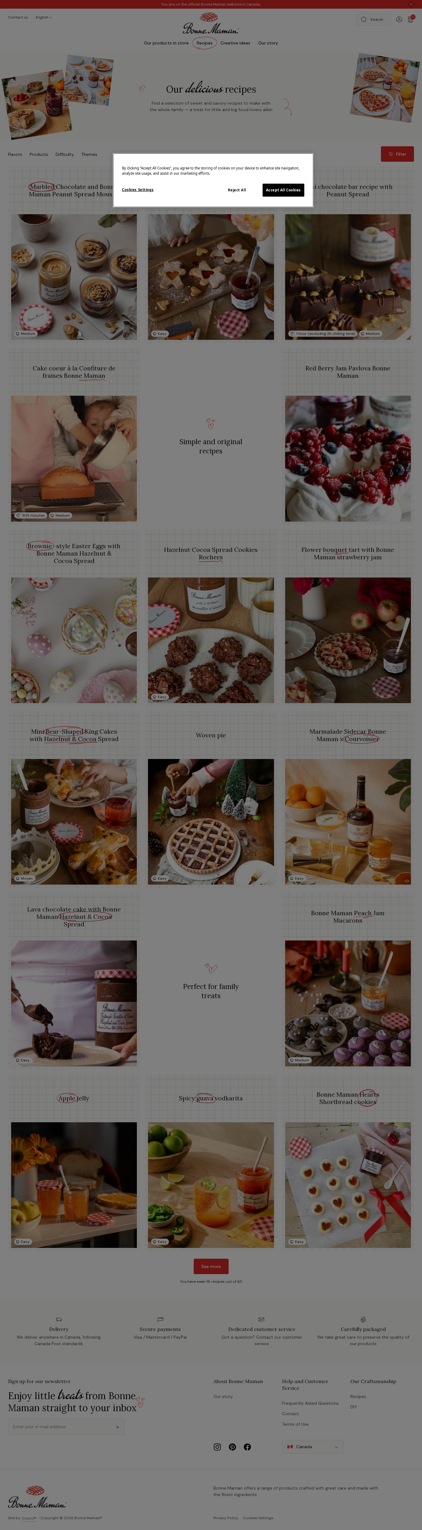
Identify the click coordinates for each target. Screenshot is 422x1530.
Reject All (237, 190)
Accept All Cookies (283, 190)
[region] (213, 180)
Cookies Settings (138, 189)
